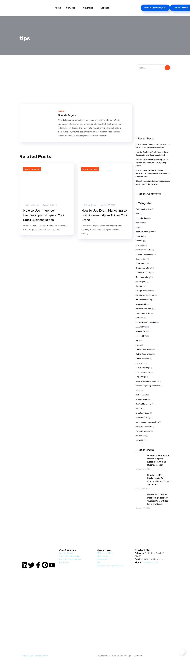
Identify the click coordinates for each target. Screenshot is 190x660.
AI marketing (141, 218)
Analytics (140, 222)
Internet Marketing (144, 309)
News (138, 345)
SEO (138, 390)
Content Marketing (144, 254)
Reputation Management (147, 381)
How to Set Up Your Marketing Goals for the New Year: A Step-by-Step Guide (152, 162)
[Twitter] (31, 565)
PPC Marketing (142, 367)
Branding (140, 241)
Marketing (140, 331)
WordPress (141, 435)
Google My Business (145, 295)
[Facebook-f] (38, 565)
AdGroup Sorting (143, 209)
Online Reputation (144, 354)
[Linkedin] (24, 565)
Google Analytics (143, 290)
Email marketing (143, 277)
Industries (87, 7)
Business (140, 245)
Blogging (139, 236)
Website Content (143, 426)
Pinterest (140, 363)
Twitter (139, 408)
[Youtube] (51, 565)
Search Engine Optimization (148, 386)
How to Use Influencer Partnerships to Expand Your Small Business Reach (43, 215)
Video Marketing (143, 417)
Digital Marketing (143, 268)
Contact (104, 7)
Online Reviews (142, 358)
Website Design (143, 431)
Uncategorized (32, 169)
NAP (138, 340)
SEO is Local (141, 395)
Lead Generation (143, 313)
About (58, 7)
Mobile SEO (141, 336)
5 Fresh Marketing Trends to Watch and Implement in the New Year (153, 182)
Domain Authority (143, 272)
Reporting (140, 377)
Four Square (141, 281)
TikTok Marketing (143, 404)
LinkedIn (139, 318)
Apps (138, 227)
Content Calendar (143, 250)
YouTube (139, 440)
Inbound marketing (144, 299)
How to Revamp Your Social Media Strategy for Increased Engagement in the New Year (153, 173)
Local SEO (140, 327)
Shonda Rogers (32, 205)
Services (70, 7)
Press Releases (143, 372)
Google (139, 286)
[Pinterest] (45, 565)
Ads (137, 213)
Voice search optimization (147, 422)
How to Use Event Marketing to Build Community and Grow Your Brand (104, 215)
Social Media (141, 399)
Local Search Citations (146, 322)
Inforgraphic (141, 304)
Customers (141, 263)
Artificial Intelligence (145, 231)
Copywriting (141, 259)
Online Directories (144, 349)
